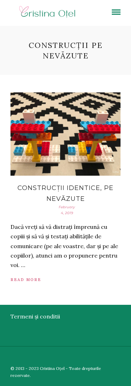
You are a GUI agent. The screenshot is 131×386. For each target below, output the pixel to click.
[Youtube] (106, 356)
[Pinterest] (116, 356)
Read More (25, 279)
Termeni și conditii (35, 316)
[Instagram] (126, 356)
